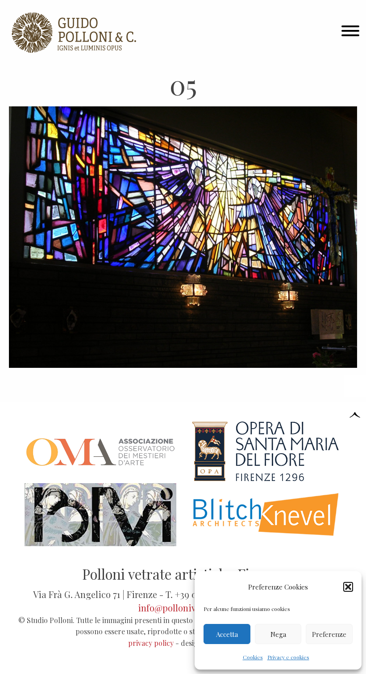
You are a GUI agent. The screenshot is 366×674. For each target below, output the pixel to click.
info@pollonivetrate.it (183, 608)
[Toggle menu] (350, 32)
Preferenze (329, 634)
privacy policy (151, 643)
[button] (348, 586)
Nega (278, 634)
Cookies (253, 657)
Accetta (227, 634)
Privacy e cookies (288, 657)
